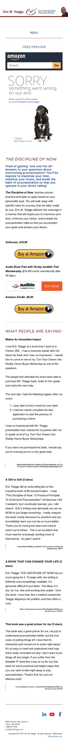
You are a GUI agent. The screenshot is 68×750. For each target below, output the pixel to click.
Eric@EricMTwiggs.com (14, 729)
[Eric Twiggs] (44, 714)
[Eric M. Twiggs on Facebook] (60, 714)
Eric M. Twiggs (34, 3)
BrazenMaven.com (55, 736)
